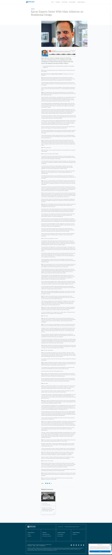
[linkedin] (76, 545)
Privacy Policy (104, 553)
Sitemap (34, 545)
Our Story (28, 534)
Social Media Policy (42, 545)
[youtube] (79, 545)
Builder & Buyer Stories (46, 534)
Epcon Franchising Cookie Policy (98, 553)
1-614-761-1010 (60, 526)
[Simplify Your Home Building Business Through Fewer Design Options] (48, 503)
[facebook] (71, 545)
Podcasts (33, 8)
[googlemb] (81, 545)
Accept (100, 551)
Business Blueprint (60, 534)
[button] (110, 544)
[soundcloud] (84, 545)
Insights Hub (74, 534)
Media (37, 545)
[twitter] (74, 545)
